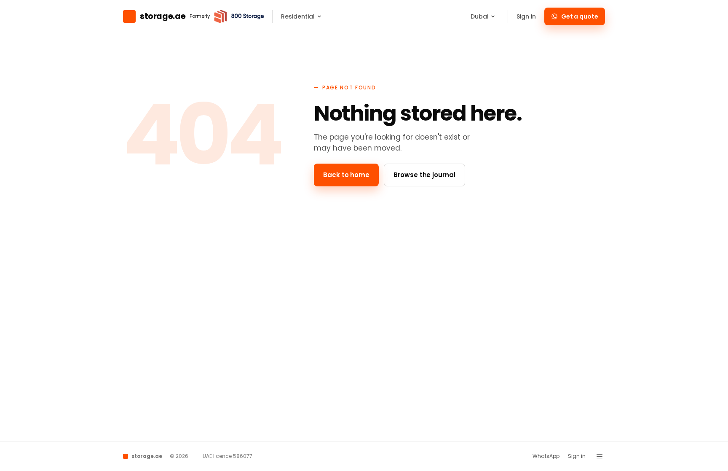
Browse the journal (424, 174)
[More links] (599, 456)
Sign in (526, 16)
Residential (298, 16)
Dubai (479, 16)
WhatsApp (546, 456)
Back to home (346, 174)
